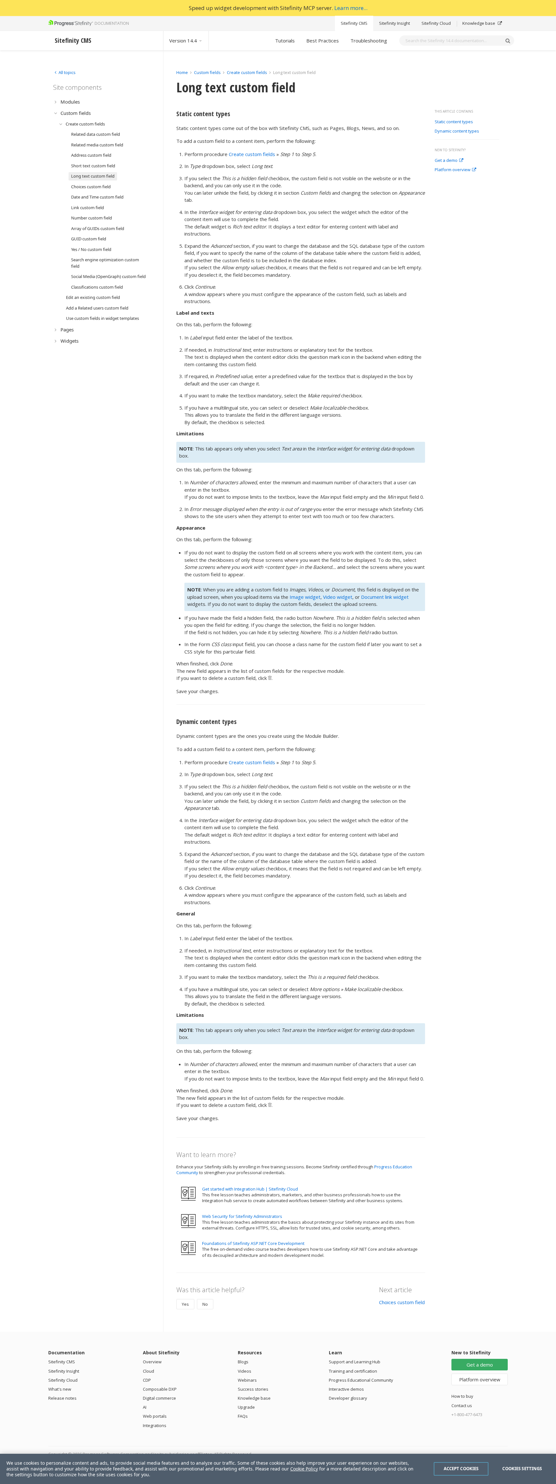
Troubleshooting (368, 40)
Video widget (337, 597)
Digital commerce (159, 1398)
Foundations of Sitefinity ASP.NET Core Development (253, 1243)
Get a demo (446, 160)
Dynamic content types (457, 131)
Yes (185, 1304)
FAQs (243, 1416)
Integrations (154, 1425)
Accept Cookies (461, 1468)
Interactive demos (346, 1389)
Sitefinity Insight (394, 23)
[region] (278, 1469)
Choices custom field (402, 1302)
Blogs (243, 1362)
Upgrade (246, 1407)
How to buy (462, 1396)
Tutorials (285, 40)
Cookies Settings (522, 1468)
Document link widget (385, 597)
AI (144, 1407)
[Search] (508, 40)
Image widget (305, 597)
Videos (244, 1371)
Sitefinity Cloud (436, 23)
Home (182, 72)
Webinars (247, 1380)
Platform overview (452, 169)
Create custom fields (247, 72)
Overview (152, 1362)
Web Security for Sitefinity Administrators (242, 1216)
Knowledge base (479, 23)
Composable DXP (160, 1389)
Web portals (155, 1416)
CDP (147, 1380)
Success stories (253, 1389)
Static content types (454, 122)
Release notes (62, 1398)
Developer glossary (348, 1398)
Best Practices (322, 40)
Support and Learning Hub (354, 1362)
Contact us (461, 1405)
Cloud (148, 1371)
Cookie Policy (304, 1469)
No (205, 1304)
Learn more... (350, 8)
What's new (59, 1389)
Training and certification (353, 1371)
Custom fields (207, 72)
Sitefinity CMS (354, 23)
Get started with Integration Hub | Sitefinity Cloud (250, 1189)
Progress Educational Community (361, 1380)
